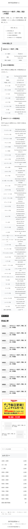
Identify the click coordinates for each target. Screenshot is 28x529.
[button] (25, 449)
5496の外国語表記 (12, 35)
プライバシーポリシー (20, 524)
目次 (12, 27)
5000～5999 (5, 315)
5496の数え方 (10, 30)
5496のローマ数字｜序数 (14, 33)
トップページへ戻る (7, 524)
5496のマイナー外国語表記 (15, 37)
